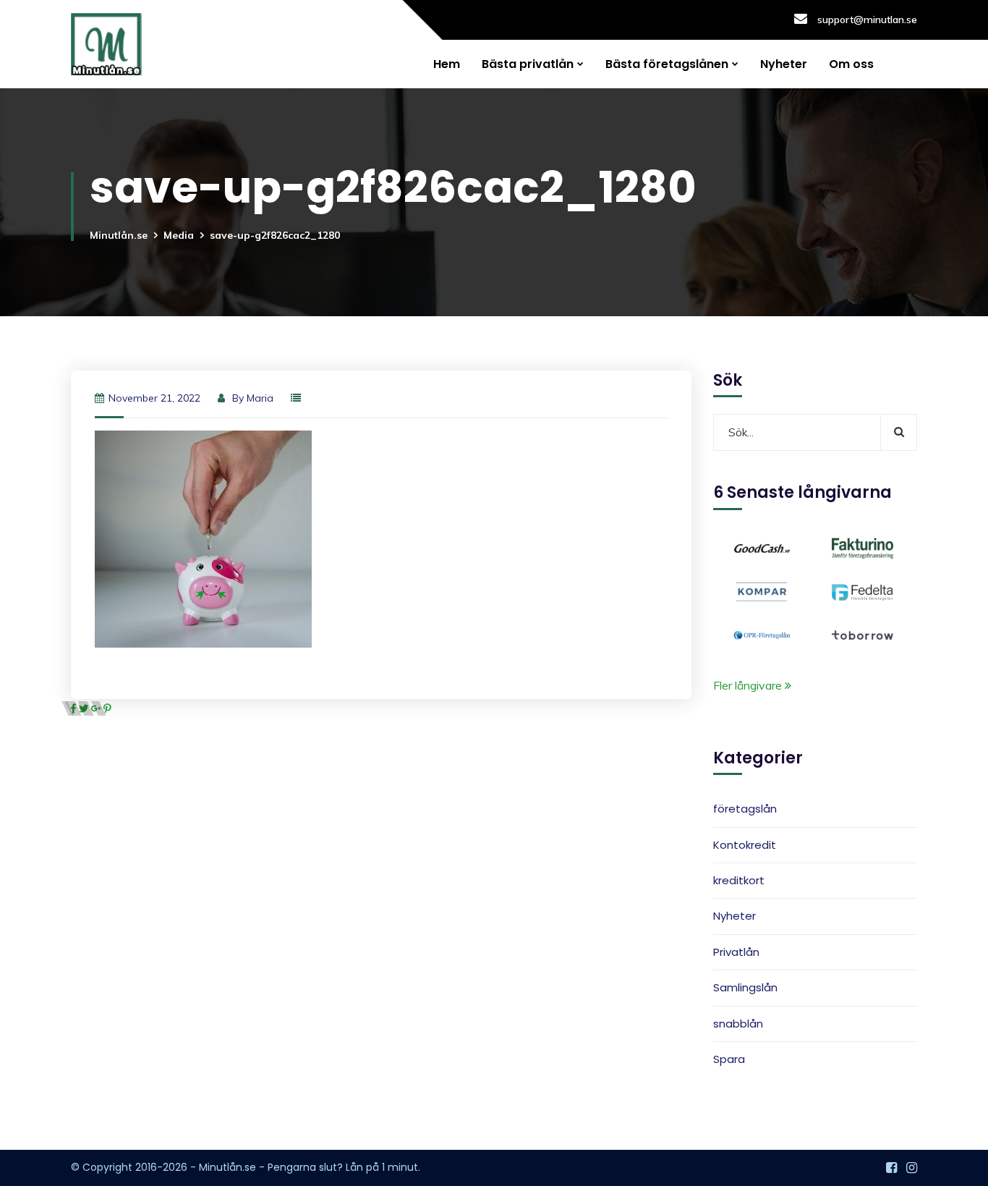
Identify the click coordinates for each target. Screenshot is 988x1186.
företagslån (745, 809)
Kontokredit (744, 844)
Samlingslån (745, 987)
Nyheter (783, 64)
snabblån (738, 1023)
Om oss (851, 64)
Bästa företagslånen (666, 64)
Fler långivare (749, 685)
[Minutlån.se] (106, 44)
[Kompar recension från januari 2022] (762, 590)
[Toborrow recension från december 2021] (862, 634)
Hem (446, 64)
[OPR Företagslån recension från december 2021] (762, 634)
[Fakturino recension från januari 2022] (862, 547)
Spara (729, 1059)
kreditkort (739, 880)
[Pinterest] (107, 708)
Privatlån (736, 952)
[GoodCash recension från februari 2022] (762, 547)
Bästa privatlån (528, 64)
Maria (260, 397)
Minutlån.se (119, 235)
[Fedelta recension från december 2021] (862, 590)
